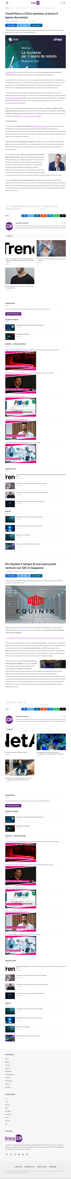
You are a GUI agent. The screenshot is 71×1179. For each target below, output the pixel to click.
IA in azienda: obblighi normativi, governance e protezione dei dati (23, 442)
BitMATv (7, 1062)
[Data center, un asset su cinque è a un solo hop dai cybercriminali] (19, 276)
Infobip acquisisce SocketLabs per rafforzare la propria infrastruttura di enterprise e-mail (18, 779)
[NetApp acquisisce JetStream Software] (19, 742)
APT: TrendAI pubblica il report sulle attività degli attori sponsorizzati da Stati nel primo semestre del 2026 (20, 260)
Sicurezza (7, 1120)
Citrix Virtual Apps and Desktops (19, 206)
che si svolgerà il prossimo (28, 116)
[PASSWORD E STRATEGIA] (10, 336)
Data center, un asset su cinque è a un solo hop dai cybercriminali (19, 287)
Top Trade (7, 1065)
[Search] (64, 3)
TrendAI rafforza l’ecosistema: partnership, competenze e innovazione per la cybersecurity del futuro (32, 349)
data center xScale (11, 702)
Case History (8, 1114)
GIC (25, 702)
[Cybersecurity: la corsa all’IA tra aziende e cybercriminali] (10, 504)
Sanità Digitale (8, 1081)
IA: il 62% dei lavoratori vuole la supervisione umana (29, 526)
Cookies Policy (30, 1166)
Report (7, 1117)
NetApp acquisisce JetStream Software (16, 752)
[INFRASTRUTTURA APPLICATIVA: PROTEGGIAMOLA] (10, 327)
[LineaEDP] (35, 3)
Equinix (20, 702)
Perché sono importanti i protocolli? (15, 396)
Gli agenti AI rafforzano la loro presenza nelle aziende (29, 517)
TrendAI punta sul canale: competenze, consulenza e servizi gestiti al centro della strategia (29, 373)
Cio (6, 1098)
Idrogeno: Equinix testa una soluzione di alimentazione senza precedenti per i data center (51, 753)
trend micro (55, 206)
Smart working (45, 206)
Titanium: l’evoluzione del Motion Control (16, 419)
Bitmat (7, 1058)
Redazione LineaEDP (13, 21)
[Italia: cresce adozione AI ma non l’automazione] (10, 546)
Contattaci (7, 1087)
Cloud (6, 1101)
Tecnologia (7, 1111)
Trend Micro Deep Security (39, 126)
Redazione (7, 1084)
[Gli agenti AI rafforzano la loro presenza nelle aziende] (10, 519)
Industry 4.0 (8, 1077)
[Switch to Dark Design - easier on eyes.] (61, 3)
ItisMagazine (8, 1071)
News (6, 1108)
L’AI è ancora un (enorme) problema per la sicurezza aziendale (51, 259)
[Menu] (7, 3)
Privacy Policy (42, 1166)
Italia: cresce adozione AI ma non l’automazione (28, 544)
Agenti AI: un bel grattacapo (23, 535)
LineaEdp (7, 1068)
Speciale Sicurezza (9, 1074)
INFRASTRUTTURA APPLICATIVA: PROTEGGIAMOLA (30, 325)
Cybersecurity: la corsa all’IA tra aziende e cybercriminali (30, 501)
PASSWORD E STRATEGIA (23, 334)
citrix (7, 206)
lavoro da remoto (34, 206)
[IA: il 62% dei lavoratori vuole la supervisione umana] (10, 528)
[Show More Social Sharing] (44, 25)
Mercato (7, 1105)
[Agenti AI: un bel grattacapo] (10, 537)
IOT (6, 1123)
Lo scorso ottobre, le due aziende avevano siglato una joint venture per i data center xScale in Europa (34, 638)
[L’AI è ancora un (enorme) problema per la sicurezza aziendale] (51, 248)
